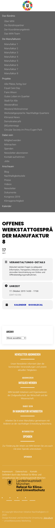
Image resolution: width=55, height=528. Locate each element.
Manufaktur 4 (11, 56)
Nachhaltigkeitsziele (14, 175)
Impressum (7, 471)
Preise (7, 180)
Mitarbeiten (28, 431)
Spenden (8, 148)
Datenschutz (21, 471)
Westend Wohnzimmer (16, 109)
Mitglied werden (12, 140)
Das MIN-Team (12, 33)
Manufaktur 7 (11, 69)
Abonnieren (28, 377)
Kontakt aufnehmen (14, 156)
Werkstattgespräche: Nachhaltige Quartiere (26, 113)
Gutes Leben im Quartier (17, 96)
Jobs (6, 161)
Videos (8, 184)
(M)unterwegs (11, 125)
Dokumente (10, 192)
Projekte (6, 78)
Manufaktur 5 (11, 60)
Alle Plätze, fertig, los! (15, 84)
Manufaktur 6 (11, 65)
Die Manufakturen (11, 39)
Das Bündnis (8, 15)
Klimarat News (12, 117)
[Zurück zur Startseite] (27, 5)
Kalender (6, 206)
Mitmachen (10, 144)
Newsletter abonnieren (16, 152)
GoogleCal (35, 305)
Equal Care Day (12, 88)
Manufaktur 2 (11, 48)
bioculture (48, 518)
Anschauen (8, 166)
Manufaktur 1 (11, 44)
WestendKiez (11, 104)
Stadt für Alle (11, 100)
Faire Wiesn (10, 92)
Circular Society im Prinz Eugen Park (23, 129)
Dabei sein (7, 135)
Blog (6, 171)
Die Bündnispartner (14, 25)
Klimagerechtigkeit (14, 200)
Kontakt (33, 471)
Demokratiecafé (12, 121)
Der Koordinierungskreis (17, 29)
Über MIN (9, 21)
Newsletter (10, 188)
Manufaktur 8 (11, 73)
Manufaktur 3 (11, 52)
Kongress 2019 (12, 196)
